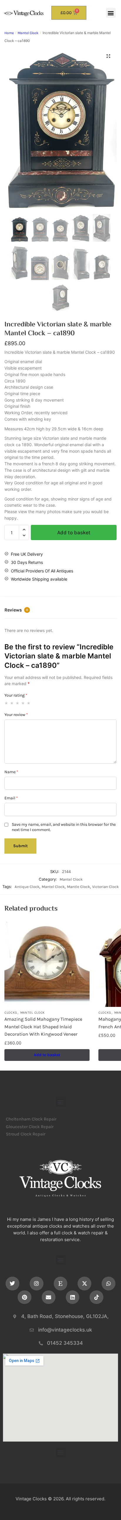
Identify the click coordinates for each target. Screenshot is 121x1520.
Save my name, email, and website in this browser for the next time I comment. (64, 827)
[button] (111, 13)
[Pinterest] (24, 1297)
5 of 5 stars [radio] (29, 703)
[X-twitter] (84, 1283)
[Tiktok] (96, 1297)
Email (11, 798)
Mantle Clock (78, 886)
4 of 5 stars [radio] (23, 703)
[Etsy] (61, 1283)
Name (11, 771)
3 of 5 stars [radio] (18, 703)
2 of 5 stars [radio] (12, 703)
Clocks (10, 1013)
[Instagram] (36, 1283)
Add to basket (73, 532)
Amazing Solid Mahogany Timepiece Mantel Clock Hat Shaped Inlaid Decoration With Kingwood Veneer (43, 1026)
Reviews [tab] (16, 610)
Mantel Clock (28, 33)
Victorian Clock (105, 886)
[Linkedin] (73, 1297)
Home (9, 33)
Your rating (15, 695)
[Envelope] (49, 1297)
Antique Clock (27, 886)
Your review (16, 714)
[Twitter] (12, 1283)
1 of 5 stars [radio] (6, 703)
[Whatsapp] (108, 1283)
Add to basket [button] (47, 1054)
